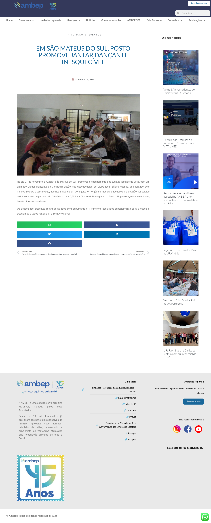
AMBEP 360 (133, 20)
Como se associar (111, 20)
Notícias (90, 20)
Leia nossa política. (185, 447)
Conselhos (173, 20)
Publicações (195, 20)
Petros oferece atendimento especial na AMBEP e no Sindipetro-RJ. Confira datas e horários (180, 198)
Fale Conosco (154, 20)
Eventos (95, 34)
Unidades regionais (50, 20)
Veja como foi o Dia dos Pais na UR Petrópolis (179, 302)
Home (9, 20)
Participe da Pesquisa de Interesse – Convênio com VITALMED (178, 143)
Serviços (72, 20)
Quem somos (26, 20)
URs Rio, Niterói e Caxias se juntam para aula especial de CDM (179, 354)
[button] (49, 224)
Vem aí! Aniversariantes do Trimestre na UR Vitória (179, 91)
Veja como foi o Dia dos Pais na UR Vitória (179, 251)
